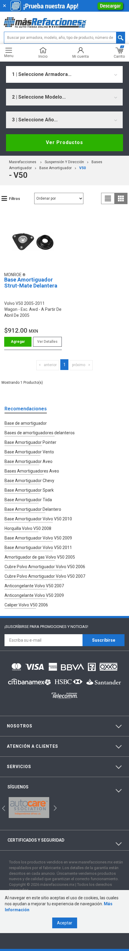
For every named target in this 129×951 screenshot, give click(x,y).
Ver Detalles (47, 342)
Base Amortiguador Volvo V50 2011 (38, 547)
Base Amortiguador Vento (29, 451)
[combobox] (64, 74)
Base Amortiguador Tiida (28, 499)
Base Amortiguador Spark (29, 490)
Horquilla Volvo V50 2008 (27, 528)
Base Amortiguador (55, 168)
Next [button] (54, 807)
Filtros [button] (14, 199)
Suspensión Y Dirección (64, 162)
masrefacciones (22, 162)
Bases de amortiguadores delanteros (39, 432)
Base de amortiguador (25, 423)
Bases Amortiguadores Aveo (31, 471)
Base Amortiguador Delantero (32, 509)
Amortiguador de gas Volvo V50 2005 (39, 557)
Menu (9, 56)
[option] (29, 807)
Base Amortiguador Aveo (28, 461)
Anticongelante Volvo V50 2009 (34, 595)
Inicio (42, 56)
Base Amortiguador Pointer (30, 442)
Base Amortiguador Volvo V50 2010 (38, 518)
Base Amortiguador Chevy (29, 480)
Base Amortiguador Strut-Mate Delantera (30, 282)
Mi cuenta (80, 56)
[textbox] (64, 38)
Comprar (18, 342)
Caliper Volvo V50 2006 (26, 605)
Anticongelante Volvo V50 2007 (34, 585)
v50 (82, 168)
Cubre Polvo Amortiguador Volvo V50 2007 (44, 576)
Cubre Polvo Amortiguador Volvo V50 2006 (44, 566)
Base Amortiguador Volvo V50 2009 (38, 538)
